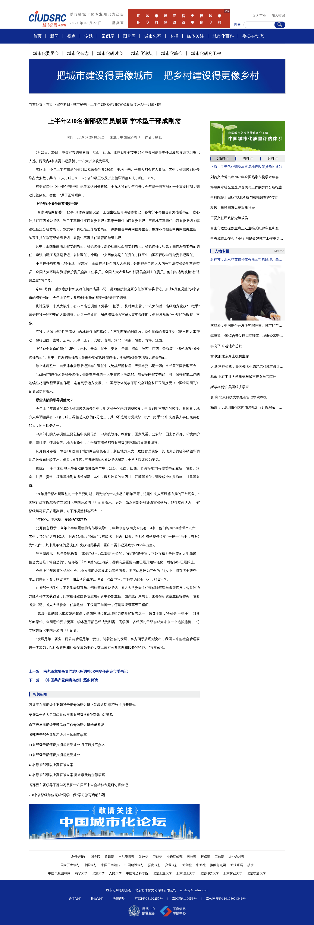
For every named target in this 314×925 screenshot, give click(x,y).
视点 (71, 36)
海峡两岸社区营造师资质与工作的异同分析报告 (246, 187)
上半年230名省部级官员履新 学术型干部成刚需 (125, 104)
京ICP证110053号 (184, 898)
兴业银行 (171, 865)
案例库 (107, 36)
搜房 (250, 865)
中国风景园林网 (59, 873)
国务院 (95, 856)
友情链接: (79, 856)
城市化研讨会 (110, 53)
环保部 (205, 856)
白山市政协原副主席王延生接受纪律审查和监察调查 (247, 228)
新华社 (187, 865)
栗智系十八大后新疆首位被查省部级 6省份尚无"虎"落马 (71, 715)
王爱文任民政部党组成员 (229, 218)
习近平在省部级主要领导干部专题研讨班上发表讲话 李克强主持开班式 (82, 704)
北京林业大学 (232, 873)
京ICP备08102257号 (149, 898)
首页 (37, 36)
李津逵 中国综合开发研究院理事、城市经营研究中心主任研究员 (247, 336)
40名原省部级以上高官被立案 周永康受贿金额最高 (67, 775)
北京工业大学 (162, 873)
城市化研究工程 (206, 53)
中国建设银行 (134, 865)
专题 (88, 36)
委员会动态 (253, 36)
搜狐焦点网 (218, 865)
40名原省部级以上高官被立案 (51, 765)
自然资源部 (127, 856)
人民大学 (115, 873)
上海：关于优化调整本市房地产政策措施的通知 (246, 167)
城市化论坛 (142, 53)
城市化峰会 (172, 53)
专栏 (174, 36)
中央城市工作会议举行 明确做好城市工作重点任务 (247, 238)
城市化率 (152, 36)
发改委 (143, 856)
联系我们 (97, 898)
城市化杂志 (78, 53)
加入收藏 (278, 15)
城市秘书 (80, 104)
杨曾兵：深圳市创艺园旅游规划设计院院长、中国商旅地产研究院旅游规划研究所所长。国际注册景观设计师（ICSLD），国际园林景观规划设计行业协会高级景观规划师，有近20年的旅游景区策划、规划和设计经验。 (247, 407)
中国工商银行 (110, 865)
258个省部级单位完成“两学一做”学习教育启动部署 (67, 795)
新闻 (54, 36)
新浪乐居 (236, 865)
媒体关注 (195, 36)
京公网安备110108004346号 (226, 898)
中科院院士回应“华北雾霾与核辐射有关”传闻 (244, 197)
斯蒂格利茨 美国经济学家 (229, 387)
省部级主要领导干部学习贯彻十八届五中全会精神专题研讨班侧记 (78, 785)
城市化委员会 (46, 53)
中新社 (201, 865)
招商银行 (154, 865)
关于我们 (75, 898)
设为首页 (259, 15)
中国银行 (90, 865)
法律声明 (119, 898)
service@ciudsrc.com (194, 890)
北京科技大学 (209, 873)
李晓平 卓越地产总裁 (226, 346)
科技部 (192, 856)
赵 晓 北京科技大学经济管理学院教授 (238, 397)
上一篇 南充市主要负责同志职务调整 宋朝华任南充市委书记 (78, 671)
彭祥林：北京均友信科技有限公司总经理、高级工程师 (247, 259)
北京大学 (98, 873)
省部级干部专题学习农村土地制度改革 (58, 735)
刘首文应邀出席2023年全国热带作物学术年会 (244, 177)
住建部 (109, 856)
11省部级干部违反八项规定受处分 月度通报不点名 (67, 745)
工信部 (219, 856)
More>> (279, 250)
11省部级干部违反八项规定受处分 (54, 755)
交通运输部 (175, 856)
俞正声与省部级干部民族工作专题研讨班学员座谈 (66, 725)
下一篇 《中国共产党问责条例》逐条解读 (63, 680)
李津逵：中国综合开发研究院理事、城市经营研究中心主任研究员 (247, 325)
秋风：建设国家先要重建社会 (232, 208)
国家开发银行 (70, 865)
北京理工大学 (185, 873)
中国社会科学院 (137, 873)
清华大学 (81, 873)
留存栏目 (63, 104)
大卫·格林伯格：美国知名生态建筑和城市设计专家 (247, 366)
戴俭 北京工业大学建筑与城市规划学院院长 (243, 377)
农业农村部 (237, 856)
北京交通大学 (256, 873)
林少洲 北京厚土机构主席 (229, 356)
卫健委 (157, 856)
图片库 (129, 36)
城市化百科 (223, 36)
